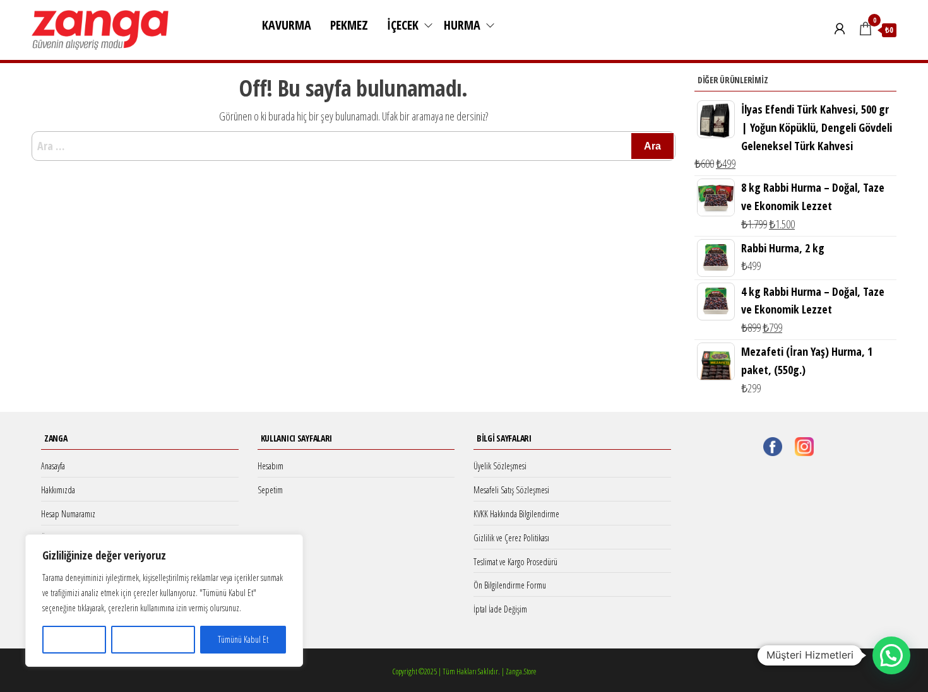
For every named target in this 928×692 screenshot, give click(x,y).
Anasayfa (53, 466)
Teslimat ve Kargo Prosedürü (515, 562)
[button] (891, 655)
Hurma (462, 24)
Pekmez (349, 24)
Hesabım (270, 466)
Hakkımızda (58, 490)
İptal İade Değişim (500, 609)
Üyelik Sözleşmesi (499, 466)
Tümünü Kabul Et (243, 639)
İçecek (403, 24)
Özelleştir (74, 639)
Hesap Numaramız (68, 514)
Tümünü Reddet (153, 639)
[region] (164, 600)
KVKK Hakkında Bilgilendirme (516, 514)
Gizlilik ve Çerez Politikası (511, 538)
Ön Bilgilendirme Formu (509, 585)
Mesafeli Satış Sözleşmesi (511, 490)
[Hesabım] (839, 28)
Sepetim (270, 490)
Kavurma (286, 24)
